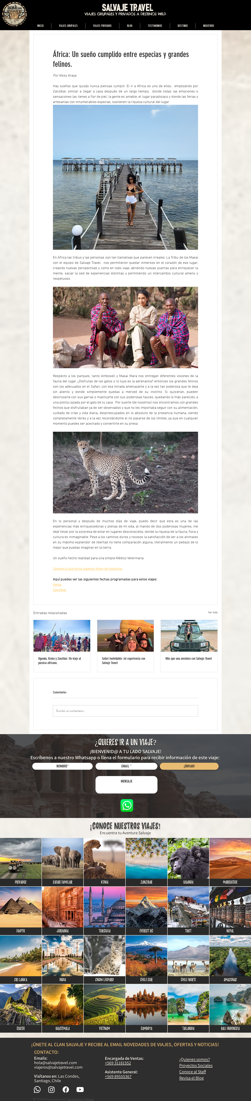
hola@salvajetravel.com (55, 1062)
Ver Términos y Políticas (80, 1099)
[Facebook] (66, 1089)
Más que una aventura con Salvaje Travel (189, 658)
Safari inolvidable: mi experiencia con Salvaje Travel (123, 660)
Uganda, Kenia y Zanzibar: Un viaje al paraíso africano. (59, 660)
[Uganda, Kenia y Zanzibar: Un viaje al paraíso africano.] (62, 636)
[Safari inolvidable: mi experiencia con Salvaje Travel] (125, 636)
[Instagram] (51, 1089)
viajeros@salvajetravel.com (58, 1067)
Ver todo (213, 612)
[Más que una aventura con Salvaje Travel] (189, 636)
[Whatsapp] (37, 1089)
